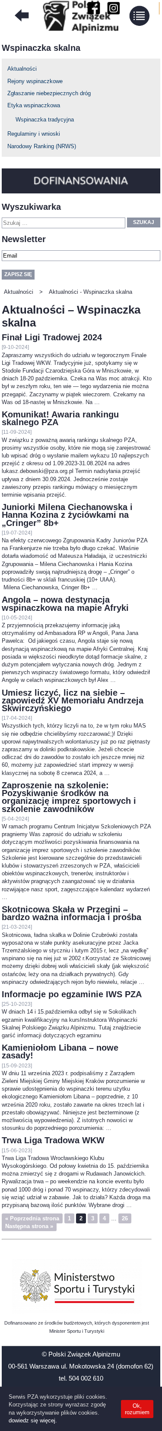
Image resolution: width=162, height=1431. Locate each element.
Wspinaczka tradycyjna (45, 119)
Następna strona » (29, 1226)
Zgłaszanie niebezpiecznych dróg (49, 93)
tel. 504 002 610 (81, 1378)
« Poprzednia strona (32, 1218)
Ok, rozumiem (137, 1409)
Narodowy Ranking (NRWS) (41, 146)
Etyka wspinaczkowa (33, 105)
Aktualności (22, 68)
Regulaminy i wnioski (33, 134)
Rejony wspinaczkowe (35, 81)
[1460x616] (77, 1286)
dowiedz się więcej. (33, 1420)
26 (125, 1218)
